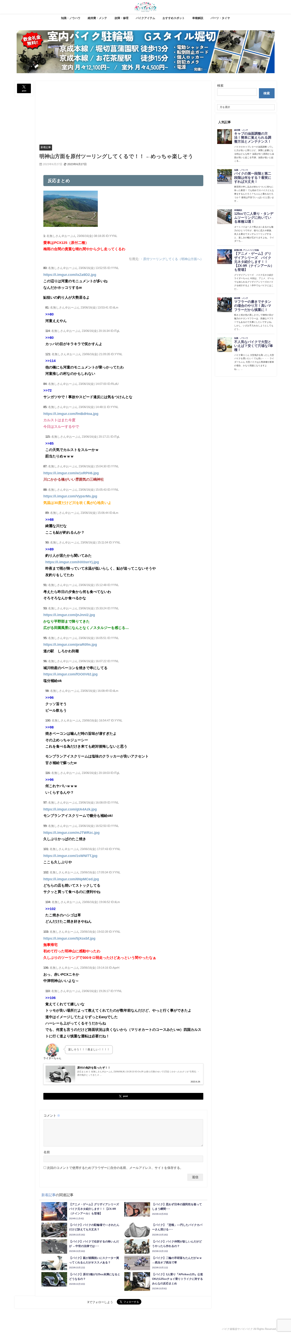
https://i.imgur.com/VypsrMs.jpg (70, 496)
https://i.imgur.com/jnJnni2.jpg (69, 615)
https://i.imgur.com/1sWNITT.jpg (70, 856)
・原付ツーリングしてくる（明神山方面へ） (171, 258)
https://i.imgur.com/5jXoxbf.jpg (69, 938)
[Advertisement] (123, 110)
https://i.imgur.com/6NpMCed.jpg (71, 879)
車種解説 (197, 18)
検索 (220, 85)
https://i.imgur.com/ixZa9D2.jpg (69, 274)
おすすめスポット (174, 18)
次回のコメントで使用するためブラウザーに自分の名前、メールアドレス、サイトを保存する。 (115, 1167)
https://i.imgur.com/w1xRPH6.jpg (71, 473)
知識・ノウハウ (70, 18)
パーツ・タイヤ (220, 18)
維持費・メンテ (97, 18)
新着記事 (46, 147)
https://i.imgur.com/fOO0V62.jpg (70, 674)
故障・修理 (121, 18)
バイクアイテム (145, 18)
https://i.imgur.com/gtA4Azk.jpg (70, 809)
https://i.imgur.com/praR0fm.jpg (70, 644)
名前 (47, 1152)
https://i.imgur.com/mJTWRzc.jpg (71, 832)
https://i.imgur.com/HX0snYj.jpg (72, 562)
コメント (52, 1115)
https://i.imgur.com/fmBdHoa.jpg (70, 414)
